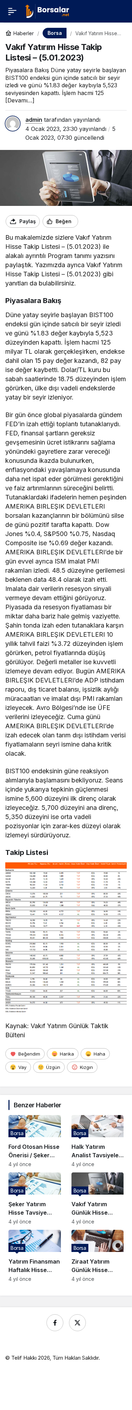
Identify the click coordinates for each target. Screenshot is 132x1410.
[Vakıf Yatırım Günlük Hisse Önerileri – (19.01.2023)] (97, 1198)
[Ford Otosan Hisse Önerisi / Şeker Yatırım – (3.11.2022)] (34, 1141)
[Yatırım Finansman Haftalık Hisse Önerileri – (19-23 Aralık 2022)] (34, 1256)
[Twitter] (77, 1322)
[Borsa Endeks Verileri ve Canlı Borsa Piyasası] (47, 10)
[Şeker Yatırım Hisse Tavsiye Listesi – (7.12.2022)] (34, 1198)
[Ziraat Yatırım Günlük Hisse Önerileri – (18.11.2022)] (97, 1256)
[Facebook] (54, 1322)
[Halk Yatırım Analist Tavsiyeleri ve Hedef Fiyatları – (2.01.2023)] (97, 1141)
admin (33, 119)
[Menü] (12, 11)
